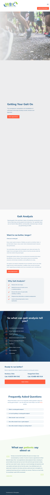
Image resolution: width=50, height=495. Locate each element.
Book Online (25, 381)
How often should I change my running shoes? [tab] (20, 425)
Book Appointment (13, 116)
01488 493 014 (37, 376)
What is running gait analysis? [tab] (16, 409)
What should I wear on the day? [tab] (17, 417)
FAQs (41, 402)
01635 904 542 (14, 376)
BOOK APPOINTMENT (43, 8)
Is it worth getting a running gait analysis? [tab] (19, 413)
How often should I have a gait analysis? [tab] (19, 421)
